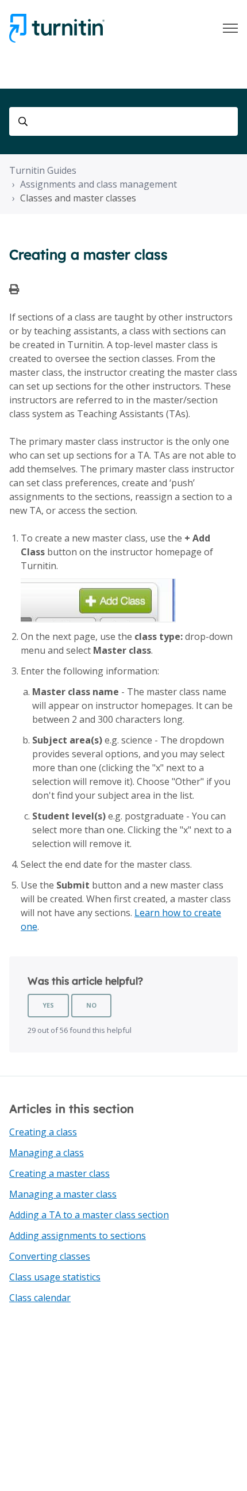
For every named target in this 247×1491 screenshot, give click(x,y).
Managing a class (46, 1152)
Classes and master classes (78, 198)
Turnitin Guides (42, 170)
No (91, 1005)
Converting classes (49, 1256)
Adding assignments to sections (77, 1235)
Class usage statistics (55, 1277)
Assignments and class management (98, 184)
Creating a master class (59, 1173)
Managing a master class (63, 1194)
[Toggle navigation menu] (230, 28)
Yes (48, 1005)
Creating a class (43, 1132)
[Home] (57, 28)
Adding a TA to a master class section (89, 1214)
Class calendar (40, 1297)
